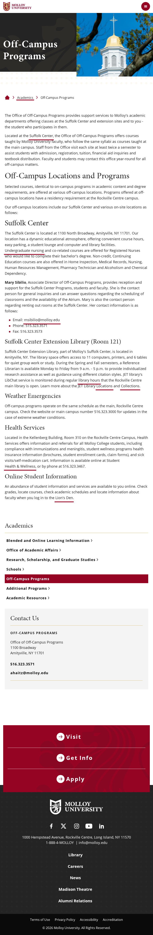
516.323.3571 (22, 664)
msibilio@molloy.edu (42, 319)
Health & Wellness (20, 466)
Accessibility (89, 919)
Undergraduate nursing (24, 250)
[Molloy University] (76, 807)
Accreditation (113, 919)
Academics (25, 97)
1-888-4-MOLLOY (60, 842)
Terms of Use (40, 919)
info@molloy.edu (93, 842)
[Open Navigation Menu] (145, 6)
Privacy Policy (65, 919)
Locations (104, 386)
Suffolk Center (41, 135)
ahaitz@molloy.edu (29, 672)
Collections (130, 386)
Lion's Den (64, 497)
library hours (89, 380)
